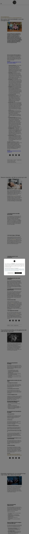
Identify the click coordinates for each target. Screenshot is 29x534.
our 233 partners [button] (13, 263)
